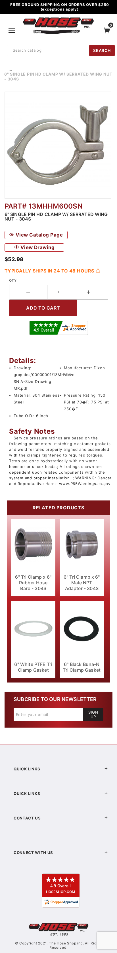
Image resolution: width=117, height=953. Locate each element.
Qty (12, 280)
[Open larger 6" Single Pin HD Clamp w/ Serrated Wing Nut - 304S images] (58, 145)
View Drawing (37, 247)
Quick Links (27, 769)
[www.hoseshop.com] (58, 18)
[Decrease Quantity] (28, 292)
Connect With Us (33, 852)
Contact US (27, 818)
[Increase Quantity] (89, 292)
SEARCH (101, 50)
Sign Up (93, 714)
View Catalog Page (38, 235)
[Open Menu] (12, 30)
